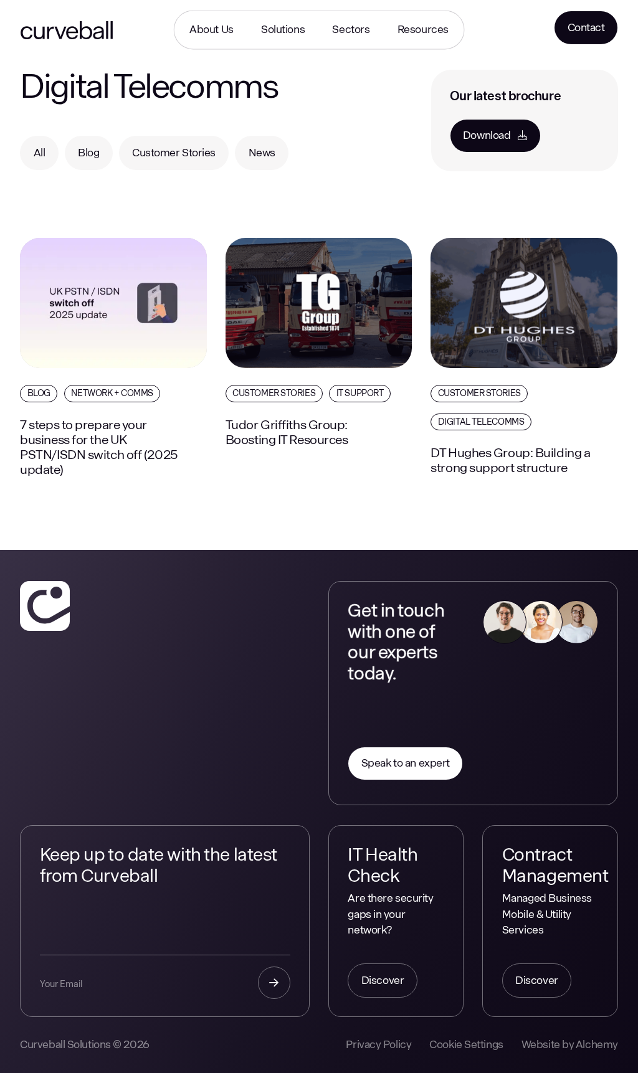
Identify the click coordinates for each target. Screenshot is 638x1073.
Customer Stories (273, 393)
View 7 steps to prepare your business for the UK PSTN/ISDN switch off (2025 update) (107, 266)
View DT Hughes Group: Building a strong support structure (521, 256)
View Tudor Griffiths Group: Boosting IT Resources (301, 256)
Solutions (283, 29)
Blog (38, 393)
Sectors (350, 29)
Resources (423, 29)
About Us (211, 29)
